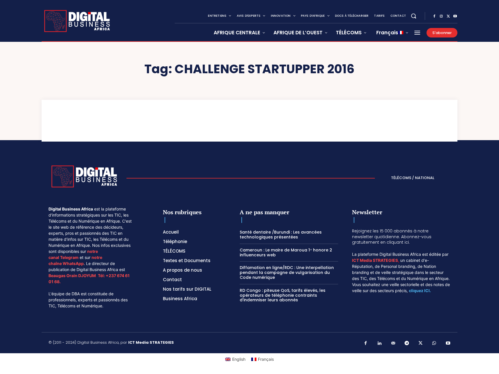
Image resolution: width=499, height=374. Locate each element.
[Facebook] (434, 16)
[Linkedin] (379, 343)
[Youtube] (455, 16)
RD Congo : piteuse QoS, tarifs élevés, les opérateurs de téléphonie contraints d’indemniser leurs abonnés (282, 295)
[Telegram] (406, 343)
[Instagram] (441, 16)
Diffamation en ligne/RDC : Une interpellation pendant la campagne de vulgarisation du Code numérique (287, 272)
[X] (448, 16)
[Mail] (393, 343)
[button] (413, 16)
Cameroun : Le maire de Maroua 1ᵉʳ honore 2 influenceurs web (286, 252)
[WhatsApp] (434, 343)
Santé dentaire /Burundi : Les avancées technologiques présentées (281, 234)
